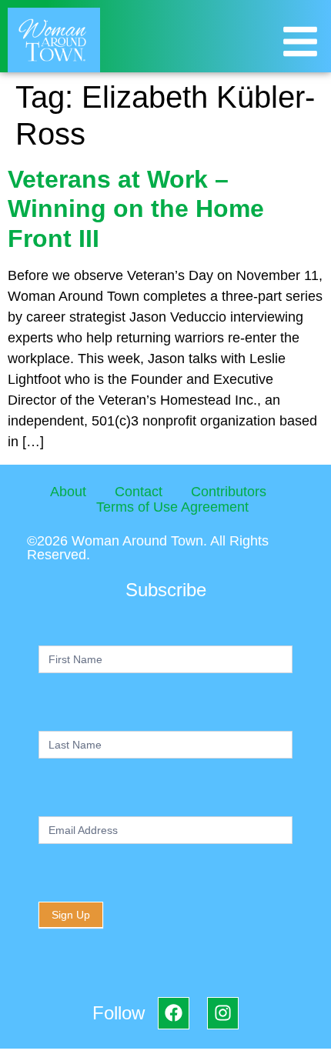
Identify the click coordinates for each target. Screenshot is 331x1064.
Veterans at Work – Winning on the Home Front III (136, 208)
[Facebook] (173, 1013)
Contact (138, 491)
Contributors (228, 491)
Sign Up (71, 915)
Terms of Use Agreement (172, 507)
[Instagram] (223, 1013)
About (68, 491)
